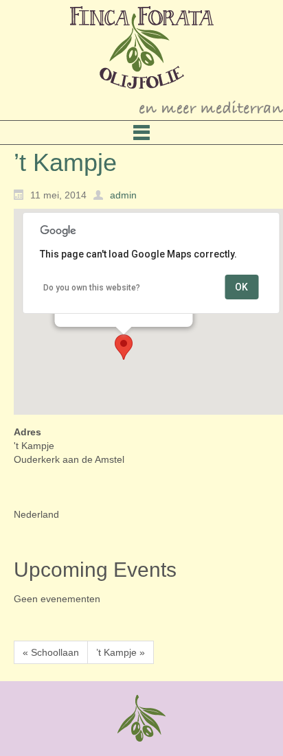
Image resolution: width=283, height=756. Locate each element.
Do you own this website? (91, 288)
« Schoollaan (51, 652)
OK (241, 287)
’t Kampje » (120, 652)
